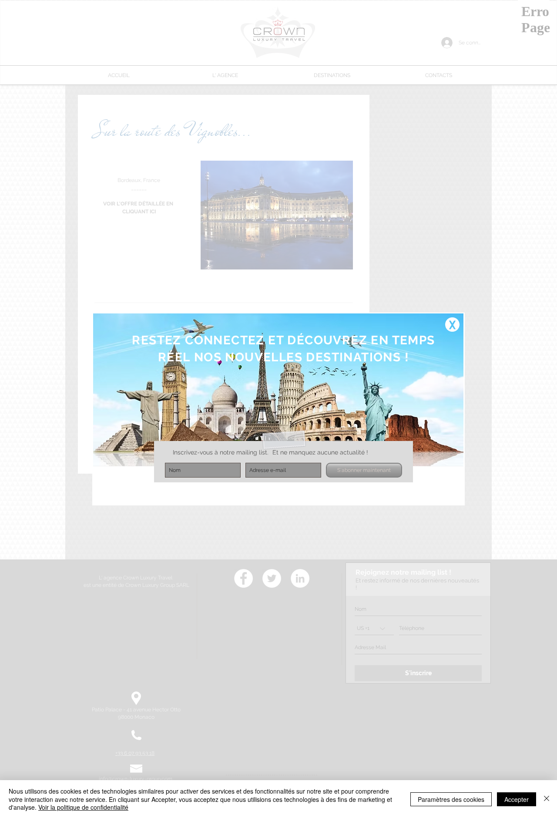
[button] (452, 324)
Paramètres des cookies (451, 799)
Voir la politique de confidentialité (83, 807)
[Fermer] (546, 799)
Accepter (516, 799)
